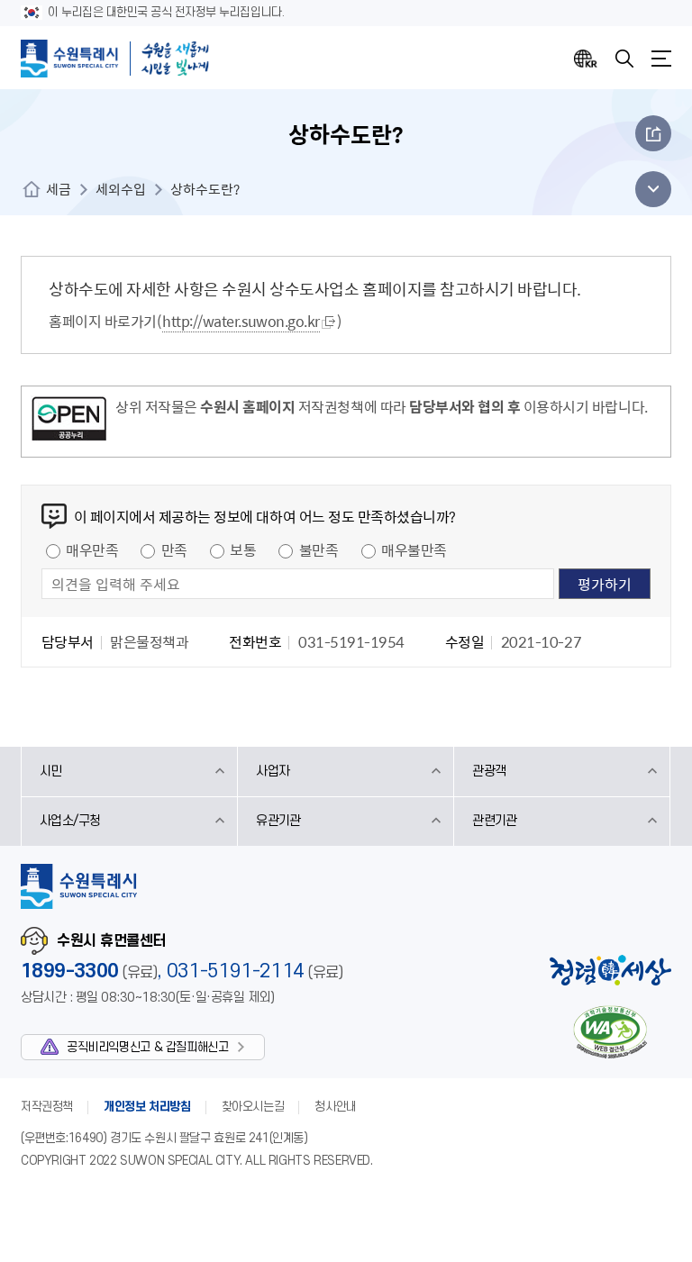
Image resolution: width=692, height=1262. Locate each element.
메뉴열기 (661, 58)
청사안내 (335, 1106)
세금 (58, 189)
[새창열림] (68, 421)
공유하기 (653, 133)
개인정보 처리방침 (147, 1106)
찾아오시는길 (253, 1106)
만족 (174, 549)
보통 (243, 549)
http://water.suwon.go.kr (240, 320)
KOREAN (585, 59)
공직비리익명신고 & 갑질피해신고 (147, 1047)
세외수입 (121, 189)
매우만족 (92, 549)
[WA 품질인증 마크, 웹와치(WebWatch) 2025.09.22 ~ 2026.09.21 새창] (610, 1031)
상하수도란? (205, 189)
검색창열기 (624, 59)
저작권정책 (47, 1106)
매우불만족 (414, 549)
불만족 (319, 549)
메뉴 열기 (648, 189)
